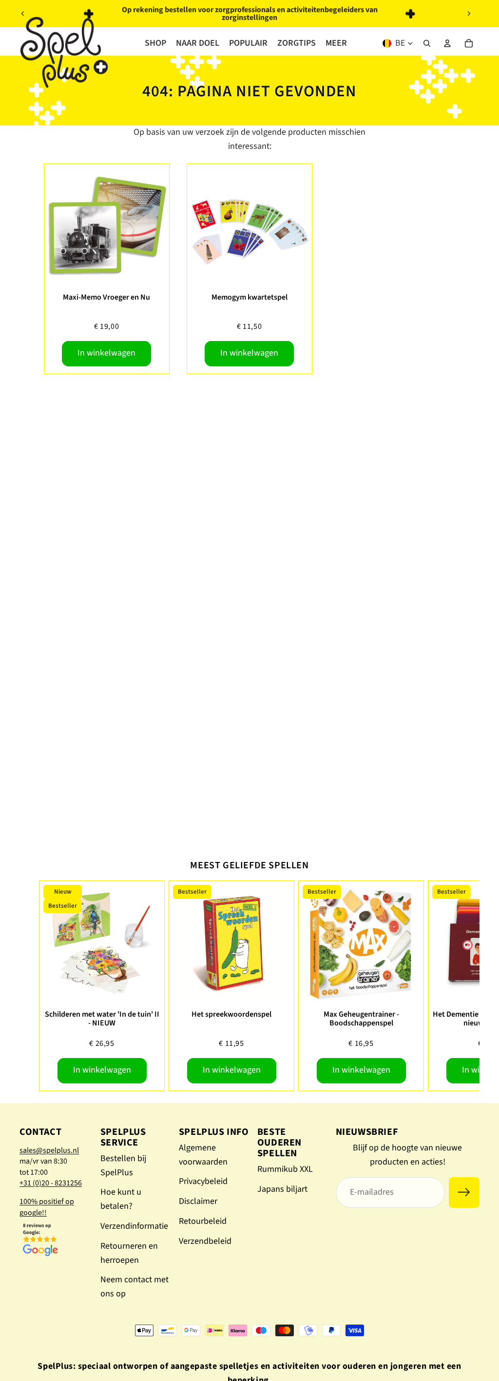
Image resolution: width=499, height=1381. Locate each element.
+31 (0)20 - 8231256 (50, 1183)
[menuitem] (336, 43)
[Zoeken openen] (427, 43)
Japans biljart (282, 1189)
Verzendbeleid (205, 1241)
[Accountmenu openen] (447, 43)
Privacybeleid (203, 1181)
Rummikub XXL (285, 1169)
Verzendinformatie (134, 1226)
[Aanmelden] (464, 1192)
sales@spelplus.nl (49, 1150)
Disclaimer (198, 1201)
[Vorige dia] (23, 13)
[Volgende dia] (469, 13)
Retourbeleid (203, 1221)
